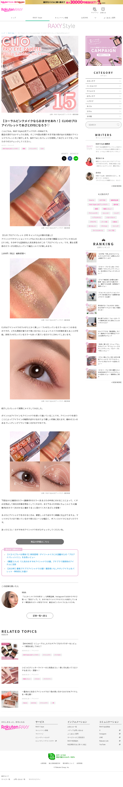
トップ (13, 18)
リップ (116, 213)
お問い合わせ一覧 (19, 779)
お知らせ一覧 (72, 727)
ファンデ (115, 226)
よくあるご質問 (109, 18)
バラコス (37, 679)
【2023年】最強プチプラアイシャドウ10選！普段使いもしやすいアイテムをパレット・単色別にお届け (40, 570)
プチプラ (93, 222)
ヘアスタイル (96, 217)
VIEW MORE (116, 186)
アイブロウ (58, 655)
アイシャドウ (33, 148)
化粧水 (115, 222)
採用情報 (79, 763)
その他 (89, 116)
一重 (53, 703)
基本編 (116, 204)
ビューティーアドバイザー (45, 741)
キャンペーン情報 (61, 18)
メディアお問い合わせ (75, 730)
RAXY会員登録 (104, 727)
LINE (101, 737)
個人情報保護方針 (54, 763)
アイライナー (47, 679)
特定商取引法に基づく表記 (77, 744)
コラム (89, 111)
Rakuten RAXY (12, 10)
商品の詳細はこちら (40, 541)
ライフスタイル (98, 230)
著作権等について (68, 763)
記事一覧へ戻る (40, 615)
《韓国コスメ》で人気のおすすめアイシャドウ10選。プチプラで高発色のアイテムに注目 (40, 563)
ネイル (89, 106)
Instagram (102, 734)
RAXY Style (37, 18)
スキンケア (91, 81)
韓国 (24, 148)
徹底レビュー (27, 679)
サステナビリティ (34, 779)
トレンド (106, 213)
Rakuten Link (103, 741)
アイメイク (11, 145)
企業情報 (43, 763)
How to (25, 703)
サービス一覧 (5, 779)
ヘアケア (90, 101)
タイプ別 (111, 230)
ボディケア (91, 96)
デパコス (104, 226)
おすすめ (33, 703)
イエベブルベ (110, 217)
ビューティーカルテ (43, 737)
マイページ (39, 734)
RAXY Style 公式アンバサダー (10, 148)
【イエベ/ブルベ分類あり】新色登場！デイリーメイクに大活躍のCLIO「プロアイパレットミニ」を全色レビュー (40, 556)
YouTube (102, 744)
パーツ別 (104, 222)
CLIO (42, 148)
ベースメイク (92, 86)
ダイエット (92, 226)
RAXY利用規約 (73, 741)
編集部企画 (114, 200)
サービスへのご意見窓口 (76, 737)
